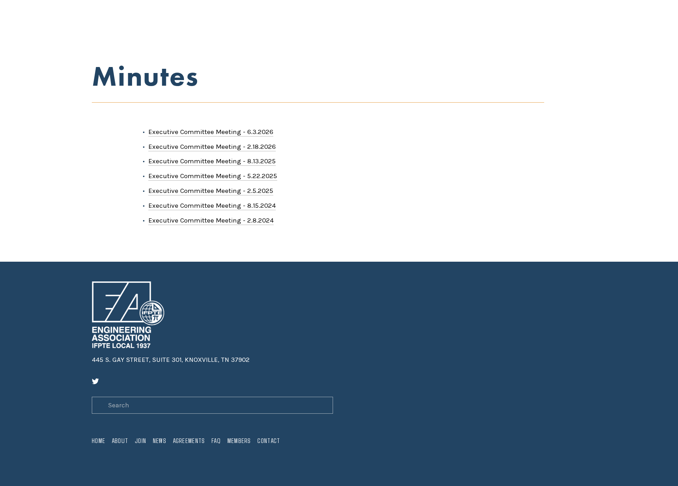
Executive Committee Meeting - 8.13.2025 (212, 161)
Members (235, 27)
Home (98, 27)
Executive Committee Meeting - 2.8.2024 (211, 220)
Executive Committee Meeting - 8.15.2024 (212, 205)
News (158, 27)
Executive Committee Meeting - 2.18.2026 (212, 147)
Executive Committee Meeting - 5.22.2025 (212, 176)
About (119, 27)
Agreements (186, 27)
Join (139, 27)
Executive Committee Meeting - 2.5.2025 (210, 191)
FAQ (213, 27)
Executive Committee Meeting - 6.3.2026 (210, 132)
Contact (264, 27)
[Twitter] (95, 381)
